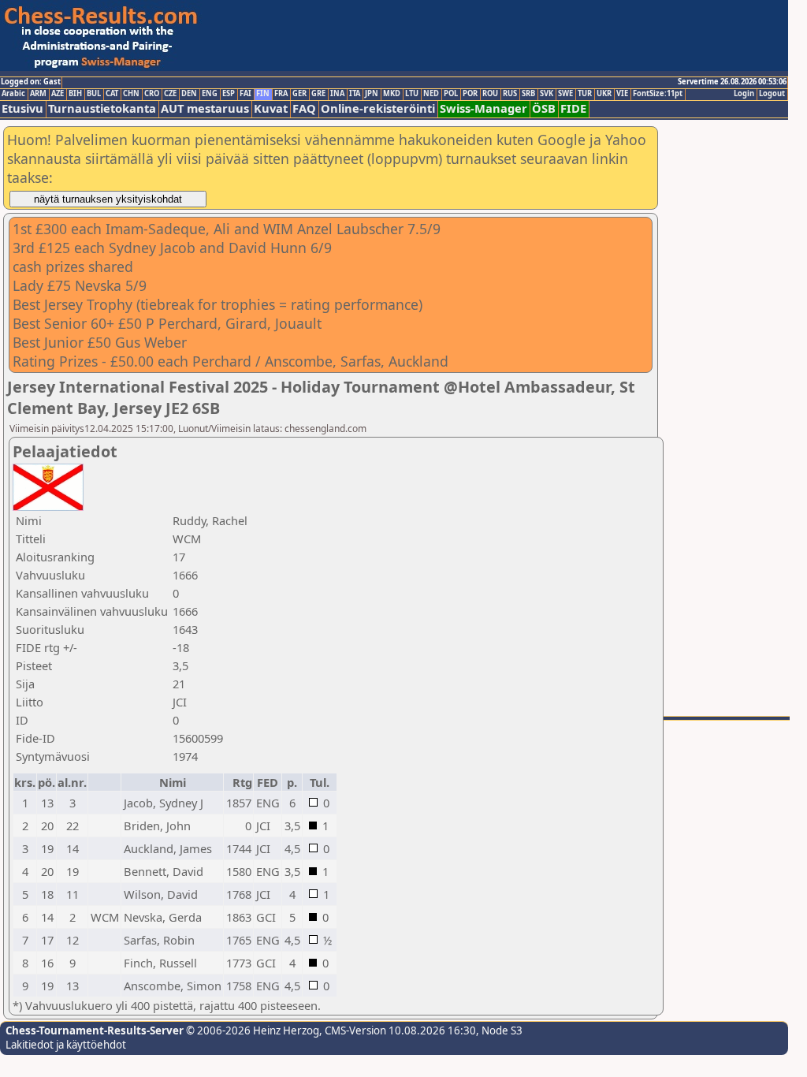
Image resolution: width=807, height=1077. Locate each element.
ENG (210, 94)
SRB (528, 94)
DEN (189, 94)
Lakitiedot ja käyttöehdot (66, 1045)
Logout (772, 94)
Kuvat (271, 108)
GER (299, 94)
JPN (371, 94)
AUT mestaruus (205, 108)
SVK (546, 94)
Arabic (13, 94)
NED (431, 94)
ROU (490, 94)
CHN (131, 94)
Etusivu (22, 108)
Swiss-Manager (483, 108)
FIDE (573, 108)
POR (470, 94)
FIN (263, 94)
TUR (585, 94)
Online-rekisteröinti (378, 108)
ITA (354, 94)
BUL (94, 94)
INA (337, 94)
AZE (57, 94)
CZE (170, 94)
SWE (565, 94)
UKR (604, 94)
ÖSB (544, 108)
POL (451, 94)
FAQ (304, 108)
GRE (318, 94)
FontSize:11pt (657, 94)
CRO (151, 94)
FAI (245, 94)
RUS (510, 94)
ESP (228, 94)
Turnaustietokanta (102, 108)
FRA (281, 94)
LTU (411, 94)
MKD (391, 94)
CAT (112, 94)
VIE (622, 94)
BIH (75, 94)
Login (744, 94)
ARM (38, 94)
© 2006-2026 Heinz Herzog (251, 1030)
